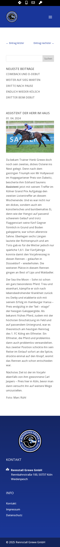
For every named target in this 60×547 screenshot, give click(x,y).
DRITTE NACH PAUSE (19, 86)
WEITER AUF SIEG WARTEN (23, 80)
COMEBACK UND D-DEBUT (23, 74)
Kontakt (11, 503)
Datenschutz (14, 515)
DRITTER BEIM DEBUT (20, 97)
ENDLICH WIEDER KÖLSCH (23, 91)
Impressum (13, 509)
